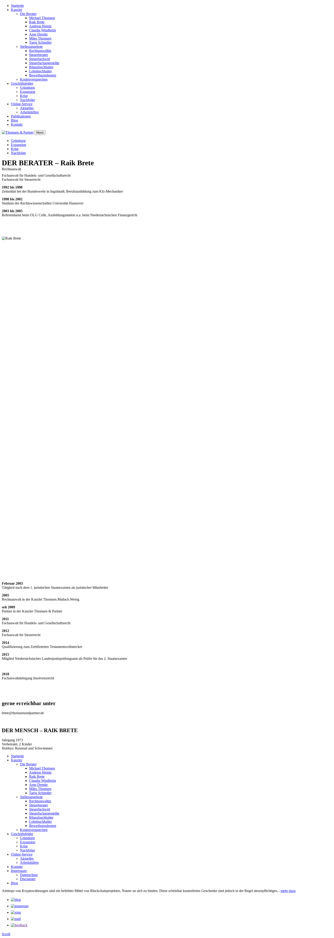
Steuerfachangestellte (44, 63)
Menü (40, 132)
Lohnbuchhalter (40, 71)
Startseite (17, 6)
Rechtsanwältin (40, 51)
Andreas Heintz (40, 26)
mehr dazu (288, 891)
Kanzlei (16, 10)
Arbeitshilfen (29, 112)
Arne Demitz (38, 34)
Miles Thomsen (40, 38)
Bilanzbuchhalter (41, 67)
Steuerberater (38, 55)
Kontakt (16, 124)
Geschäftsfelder (22, 83)
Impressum (19, 871)
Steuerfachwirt (39, 59)
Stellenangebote (31, 46)
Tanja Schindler (40, 42)
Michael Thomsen (42, 18)
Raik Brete (37, 22)
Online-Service (21, 104)
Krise (24, 96)
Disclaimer (27, 879)
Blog (14, 120)
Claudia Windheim (42, 30)
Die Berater (28, 14)
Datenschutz (29, 875)
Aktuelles (27, 108)
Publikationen (21, 116)
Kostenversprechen (33, 79)
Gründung (27, 87)
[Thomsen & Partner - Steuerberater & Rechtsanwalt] (18, 132)
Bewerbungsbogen (42, 75)
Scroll (6, 934)
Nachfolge (27, 100)
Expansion (27, 92)
